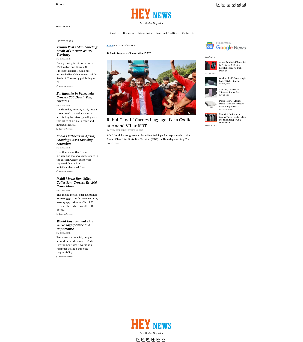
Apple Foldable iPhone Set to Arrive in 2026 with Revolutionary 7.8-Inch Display (232, 66)
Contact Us (188, 33)
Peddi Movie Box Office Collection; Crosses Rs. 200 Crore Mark (76, 182)
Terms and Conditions (167, 33)
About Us (114, 33)
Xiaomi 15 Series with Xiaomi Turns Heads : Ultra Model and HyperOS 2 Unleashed (232, 118)
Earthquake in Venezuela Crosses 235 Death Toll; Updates (75, 97)
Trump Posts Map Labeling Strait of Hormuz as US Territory (76, 50)
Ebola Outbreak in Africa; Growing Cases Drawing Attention (75, 139)
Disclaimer (128, 33)
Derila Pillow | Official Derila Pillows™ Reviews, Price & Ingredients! (231, 103)
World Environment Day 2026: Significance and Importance (74, 225)
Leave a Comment (66, 86)
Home (110, 45)
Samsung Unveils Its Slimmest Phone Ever (230, 91)
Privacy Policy (145, 33)
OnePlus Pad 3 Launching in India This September (232, 80)
